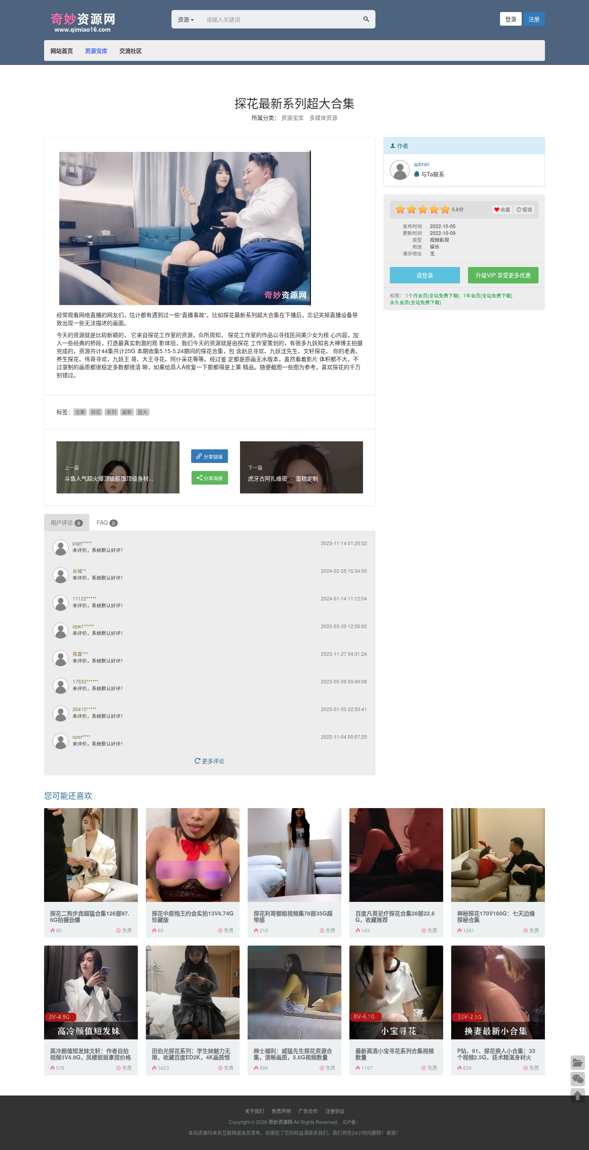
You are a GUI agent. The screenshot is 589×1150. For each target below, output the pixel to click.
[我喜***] (62, 659)
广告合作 (308, 1111)
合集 (80, 411)
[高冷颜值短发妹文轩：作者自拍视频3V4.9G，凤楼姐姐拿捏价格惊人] (91, 992)
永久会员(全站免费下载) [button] (416, 302)
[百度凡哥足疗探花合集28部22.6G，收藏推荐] (396, 855)
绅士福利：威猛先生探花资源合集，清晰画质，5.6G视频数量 (293, 1054)
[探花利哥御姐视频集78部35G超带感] (294, 855)
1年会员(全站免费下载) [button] (488, 295)
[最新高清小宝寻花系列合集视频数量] (396, 992)
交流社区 (130, 50)
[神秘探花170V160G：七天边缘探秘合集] (498, 855)
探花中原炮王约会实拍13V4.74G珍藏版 (193, 916)
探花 (96, 411)
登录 (510, 19)
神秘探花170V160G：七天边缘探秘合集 (496, 916)
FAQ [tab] (106, 522)
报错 (526, 209)
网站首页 (61, 50)
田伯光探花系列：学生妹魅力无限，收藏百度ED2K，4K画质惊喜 (191, 1057)
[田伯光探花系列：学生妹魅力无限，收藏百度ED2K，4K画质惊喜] (193, 992)
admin (422, 164)
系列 (111, 411)
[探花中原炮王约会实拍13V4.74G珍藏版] (193, 855)
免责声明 (281, 1111)
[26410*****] (62, 714)
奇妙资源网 (280, 1121)
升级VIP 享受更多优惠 (503, 275)
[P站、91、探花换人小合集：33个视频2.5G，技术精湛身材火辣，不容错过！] (498, 992)
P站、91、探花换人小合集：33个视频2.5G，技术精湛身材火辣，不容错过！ (496, 1057)
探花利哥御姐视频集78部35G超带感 (293, 916)
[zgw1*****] (62, 631)
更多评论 (212, 761)
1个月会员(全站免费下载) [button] (433, 295)
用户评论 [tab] (65, 522)
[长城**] (62, 576)
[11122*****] (62, 603)
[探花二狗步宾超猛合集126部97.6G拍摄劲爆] (91, 855)
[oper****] (62, 742)
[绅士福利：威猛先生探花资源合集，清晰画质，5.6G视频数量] (294, 992)
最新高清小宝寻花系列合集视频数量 (394, 1054)
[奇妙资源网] (96, 21)
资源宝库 (96, 50)
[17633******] (62, 686)
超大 (142, 411)
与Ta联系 (432, 174)
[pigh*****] (62, 548)
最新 (127, 411)
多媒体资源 (323, 117)
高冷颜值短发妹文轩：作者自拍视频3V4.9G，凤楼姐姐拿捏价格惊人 (90, 1057)
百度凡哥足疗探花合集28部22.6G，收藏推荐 (395, 916)
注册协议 (335, 1111)
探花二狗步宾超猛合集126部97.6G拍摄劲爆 (89, 916)
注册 (534, 19)
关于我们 (254, 1111)
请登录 (424, 275)
